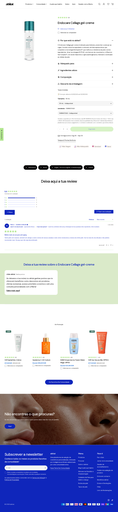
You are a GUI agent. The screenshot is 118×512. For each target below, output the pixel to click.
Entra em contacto (103, 476)
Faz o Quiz (100, 457)
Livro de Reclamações (104, 490)
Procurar (81, 461)
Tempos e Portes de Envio (67, 140)
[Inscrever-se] (45, 468)
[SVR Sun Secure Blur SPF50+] (100, 342)
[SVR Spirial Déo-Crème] (17, 342)
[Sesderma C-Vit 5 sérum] (45, 342)
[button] (64, 17)
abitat (12, 504)
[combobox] (99, 4)
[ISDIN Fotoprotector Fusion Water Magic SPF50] (73, 342)
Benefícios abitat (103, 480)
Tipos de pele (82, 487)
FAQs (99, 487)
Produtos (81, 457)
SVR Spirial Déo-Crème (13, 360)
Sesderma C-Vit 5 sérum (41, 360)
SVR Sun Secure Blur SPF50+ (98, 360)
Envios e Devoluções (104, 483)
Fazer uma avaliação (105, 212)
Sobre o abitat (83, 464)
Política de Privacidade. (12, 480)
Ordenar (91, 219)
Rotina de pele (83, 483)
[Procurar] (99, 4)
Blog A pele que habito (85, 468)
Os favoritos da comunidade (59, 382)
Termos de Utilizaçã (38, 478)
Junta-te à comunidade (105, 461)
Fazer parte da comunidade (60, 468)
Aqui (10, 426)
